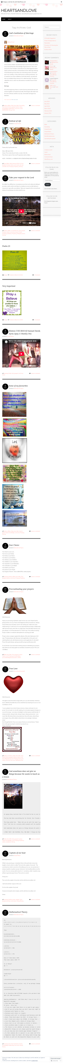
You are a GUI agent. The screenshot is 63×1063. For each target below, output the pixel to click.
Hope (20, 107)
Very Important (8, 286)
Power (20, 232)
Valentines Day (19, 760)
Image (5, 275)
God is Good (8, 107)
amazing (6, 373)
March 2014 (47, 108)
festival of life (15, 163)
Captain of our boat (17, 853)
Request (19, 233)
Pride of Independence (50, 40)
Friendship (21, 105)
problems (9, 233)
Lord (15, 108)
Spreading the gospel (19, 671)
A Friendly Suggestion (50, 38)
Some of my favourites (18, 386)
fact (15, 105)
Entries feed (47, 154)
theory (4, 1046)
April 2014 (47, 106)
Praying (11, 166)
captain (17, 899)
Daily (12, 105)
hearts (17, 107)
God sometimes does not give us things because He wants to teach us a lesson (21, 774)
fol (20, 163)
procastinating (16, 656)
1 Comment (37, 275)
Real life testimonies (49, 136)
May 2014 (46, 103)
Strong (10, 110)
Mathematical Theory (18, 912)
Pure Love (20, 758)
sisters (19, 657)
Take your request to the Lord (21, 177)
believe (5, 105)
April (5, 163)
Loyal (21, 108)
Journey (8, 901)
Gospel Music (10, 336)
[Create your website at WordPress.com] (31, 2)
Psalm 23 (6, 246)
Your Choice (14, 545)
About (10, 19)
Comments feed (48, 156)
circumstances (14, 230)
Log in (45, 152)
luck (18, 1045)
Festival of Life (15, 121)
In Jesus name (9, 165)
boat (14, 899)
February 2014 (48, 111)
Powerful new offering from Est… (53, 74)
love (18, 108)
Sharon (52, 66)
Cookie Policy (34, 1060)
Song (18, 901)
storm (23, 233)
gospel (13, 107)
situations (8, 842)
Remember (47, 43)
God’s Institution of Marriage (21, 33)
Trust (13, 110)
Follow (47, 184)
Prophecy (16, 166)
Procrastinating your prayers (21, 589)
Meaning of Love (9, 758)
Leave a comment (35, 105)
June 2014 (47, 101)
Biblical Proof (11, 42)
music (17, 165)
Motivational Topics (18, 35)
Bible (9, 105)
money (21, 1045)
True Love (13, 668)
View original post (7, 99)
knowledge (5, 108)
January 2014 (47, 113)
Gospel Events (17, 123)
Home (3, 19)
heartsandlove (19, 10)
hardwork (16, 1043)
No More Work (48, 49)
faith (17, 105)
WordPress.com (48, 159)
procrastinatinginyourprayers (9, 657)
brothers (10, 755)
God (3, 107)
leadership (11, 108)
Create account (48, 149)
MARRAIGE (5, 110)
